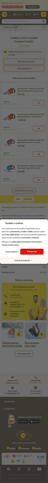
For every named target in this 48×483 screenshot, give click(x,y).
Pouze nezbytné (12, 251)
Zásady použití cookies (10, 245)
